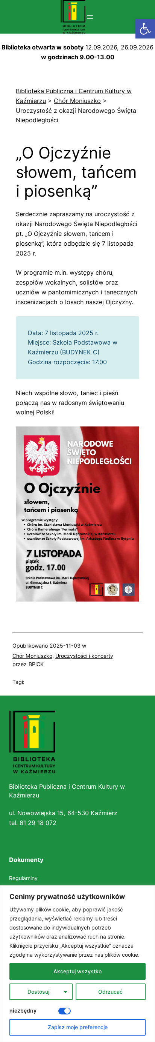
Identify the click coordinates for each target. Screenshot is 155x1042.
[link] (145, 28)
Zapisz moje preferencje (78, 1027)
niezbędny (22, 1010)
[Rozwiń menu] (89, 17)
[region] (77, 963)
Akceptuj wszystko (77, 971)
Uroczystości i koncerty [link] (84, 656)
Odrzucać (110, 991)
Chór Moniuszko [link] (32, 656)
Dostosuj (38, 991)
